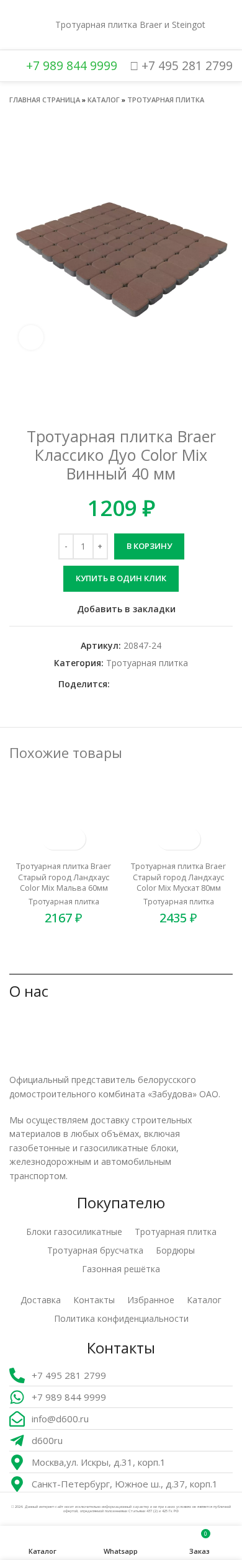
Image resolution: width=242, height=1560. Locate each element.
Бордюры (175, 1250)
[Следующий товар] (226, 117)
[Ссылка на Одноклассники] (120, 684)
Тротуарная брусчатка (95, 1250)
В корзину (149, 545)
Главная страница (44, 99)
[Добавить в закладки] (75, 839)
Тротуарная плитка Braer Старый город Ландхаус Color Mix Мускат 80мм (178, 877)
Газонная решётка (121, 1269)
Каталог (103, 99)
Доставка (40, 1300)
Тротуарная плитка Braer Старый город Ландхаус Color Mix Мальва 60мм (63, 877)
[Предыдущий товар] (201, 117)
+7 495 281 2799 (185, 65)
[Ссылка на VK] (148, 684)
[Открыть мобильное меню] (14, 24)
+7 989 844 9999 (70, 65)
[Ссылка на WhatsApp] (134, 684)
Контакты (94, 1300)
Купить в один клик (121, 578)
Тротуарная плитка (165, 99)
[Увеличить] (31, 337)
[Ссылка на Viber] (177, 684)
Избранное (150, 1300)
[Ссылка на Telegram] (163, 684)
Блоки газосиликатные (74, 1231)
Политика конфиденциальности (121, 1318)
